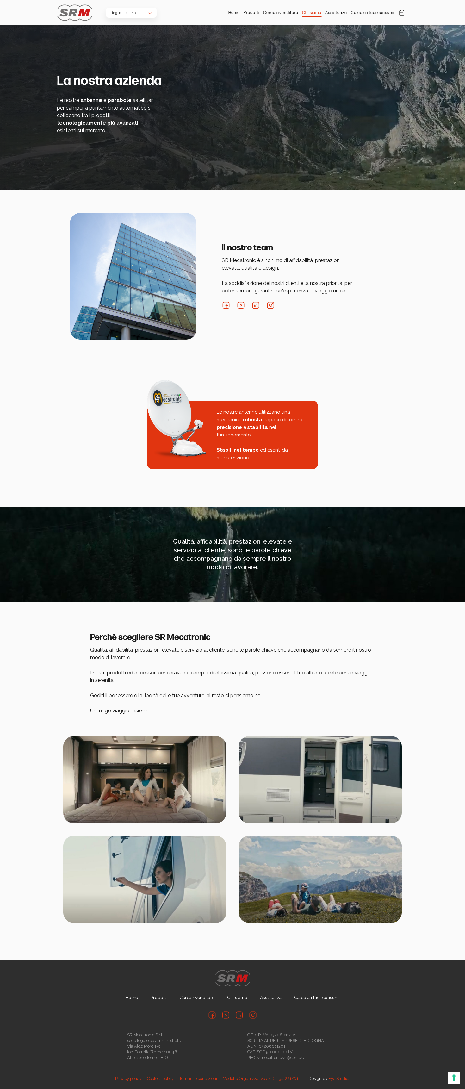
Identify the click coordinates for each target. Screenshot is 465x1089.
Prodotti (251, 12)
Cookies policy (160, 1078)
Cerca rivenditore (280, 12)
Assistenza (336, 12)
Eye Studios (339, 1078)
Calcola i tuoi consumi (372, 12)
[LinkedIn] (255, 305)
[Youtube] (241, 305)
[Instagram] (270, 305)
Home (234, 12)
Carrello (402, 12)
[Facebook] (226, 305)
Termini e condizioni (198, 1078)
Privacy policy (128, 1078)
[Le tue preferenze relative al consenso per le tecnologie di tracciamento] (454, 1078)
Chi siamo (311, 12)
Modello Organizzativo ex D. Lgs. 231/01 (260, 1078)
